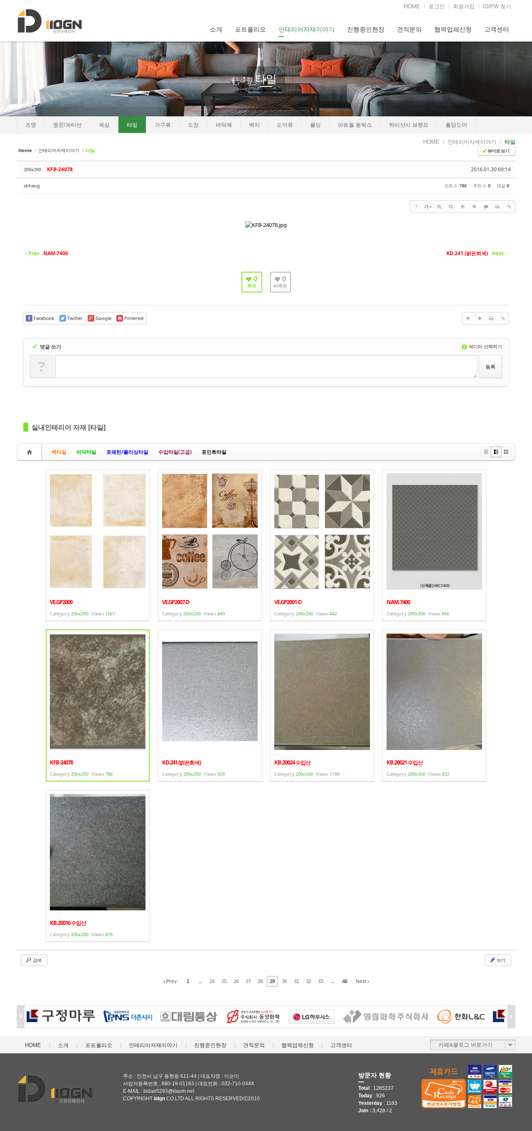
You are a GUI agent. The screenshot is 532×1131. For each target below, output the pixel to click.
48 (344, 981)
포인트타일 (214, 451)
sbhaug (32, 185)
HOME (412, 6)
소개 (216, 29)
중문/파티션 (67, 125)
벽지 (254, 125)
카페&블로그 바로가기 (465, 1045)
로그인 (437, 6)
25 (224, 981)
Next (361, 981)
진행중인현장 (365, 29)
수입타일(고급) (175, 451)
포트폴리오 (250, 29)
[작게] (451, 206)
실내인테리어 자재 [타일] (69, 427)
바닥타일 (86, 451)
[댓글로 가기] (486, 206)
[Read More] (98, 545)
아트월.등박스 (355, 125)
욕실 (104, 125)
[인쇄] (497, 206)
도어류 (285, 125)
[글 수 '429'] (30, 452)
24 (211, 981)
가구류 (163, 125)
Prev (171, 981)
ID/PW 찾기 (497, 6)
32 (308, 981)
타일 (266, 79)
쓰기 (500, 960)
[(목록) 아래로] (474, 206)
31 (296, 981)
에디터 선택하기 (485, 346)
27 (248, 981)
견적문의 (409, 29)
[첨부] (509, 206)
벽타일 (59, 451)
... (200, 981)
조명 (30, 125)
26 (236, 981)
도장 (193, 125)
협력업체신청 (453, 29)
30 (284, 981)
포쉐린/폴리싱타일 (127, 451)
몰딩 (315, 125)
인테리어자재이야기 (306, 29)
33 (320, 981)
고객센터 (496, 29)
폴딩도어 (456, 125)
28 (260, 981)
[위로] (462, 206)
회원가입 (464, 6)
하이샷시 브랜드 (409, 125)
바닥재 (224, 125)
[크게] (439, 206)
